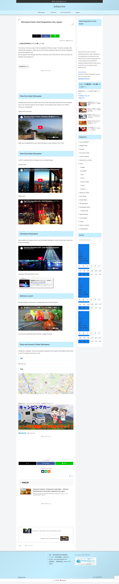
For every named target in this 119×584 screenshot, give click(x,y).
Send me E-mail (82, 72)
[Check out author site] (42, 471)
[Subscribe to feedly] (45, 471)
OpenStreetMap (71, 393)
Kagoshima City (32, 433)
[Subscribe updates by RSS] (49, 471)
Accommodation (23, 433)
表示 (27, 66)
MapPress (62, 393)
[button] (46, 383)
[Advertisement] (45, 29)
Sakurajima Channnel (83, 78)
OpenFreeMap (66, 393)
